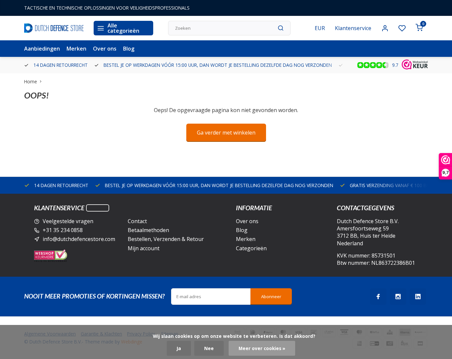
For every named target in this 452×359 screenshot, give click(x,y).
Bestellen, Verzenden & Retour (166, 239)
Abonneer (271, 296)
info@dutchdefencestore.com (79, 239)
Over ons (104, 48)
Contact (137, 221)
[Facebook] (378, 296)
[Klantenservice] (97, 208)
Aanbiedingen (42, 48)
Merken (76, 48)
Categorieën (251, 248)
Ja (179, 348)
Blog (128, 48)
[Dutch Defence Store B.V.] (54, 28)
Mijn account (143, 248)
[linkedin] (418, 296)
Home (30, 81)
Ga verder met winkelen (226, 132)
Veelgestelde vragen (68, 221)
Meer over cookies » (262, 348)
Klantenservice (353, 28)
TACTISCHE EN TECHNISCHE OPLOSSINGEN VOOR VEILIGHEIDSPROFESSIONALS (107, 8)
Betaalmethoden (148, 230)
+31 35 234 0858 (63, 230)
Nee (209, 348)
